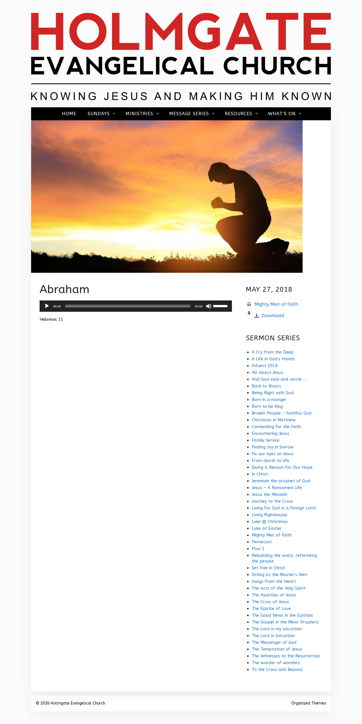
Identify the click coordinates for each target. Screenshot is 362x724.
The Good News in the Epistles (282, 615)
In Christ (260, 474)
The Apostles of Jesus (274, 594)
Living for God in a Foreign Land (284, 508)
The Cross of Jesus (270, 601)
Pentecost (262, 541)
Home (69, 113)
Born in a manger (269, 399)
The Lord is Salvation (273, 635)
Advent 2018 (265, 365)
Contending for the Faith (276, 426)
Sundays (99, 113)
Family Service (265, 440)
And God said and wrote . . (279, 379)
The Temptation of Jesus (277, 649)
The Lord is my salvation (277, 628)
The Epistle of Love (271, 608)
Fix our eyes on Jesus (273, 453)
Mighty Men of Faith (276, 304)
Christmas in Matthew (274, 419)
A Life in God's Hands (273, 358)
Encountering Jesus (270, 433)
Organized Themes (308, 703)
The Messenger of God (274, 642)
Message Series (189, 113)
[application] (136, 306)
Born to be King (267, 406)
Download (273, 315)
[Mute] (209, 306)
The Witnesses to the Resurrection (286, 655)
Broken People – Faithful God (282, 413)
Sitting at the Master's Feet (279, 574)
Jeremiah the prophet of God (281, 480)
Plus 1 (258, 548)
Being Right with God (273, 392)
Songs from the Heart (274, 581)
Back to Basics (266, 386)
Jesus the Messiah (269, 494)
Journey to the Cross (272, 501)
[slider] (221, 305)
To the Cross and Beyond (277, 669)
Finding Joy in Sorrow (273, 447)
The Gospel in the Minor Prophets (285, 622)
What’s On (282, 113)
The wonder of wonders (276, 662)
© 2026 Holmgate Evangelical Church (70, 703)
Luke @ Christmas (270, 521)
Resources (238, 113)
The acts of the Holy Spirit (278, 588)
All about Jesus (267, 372)
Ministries (139, 113)
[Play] (47, 306)
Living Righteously (269, 514)
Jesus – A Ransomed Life (277, 487)
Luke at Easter (267, 528)
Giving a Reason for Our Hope (282, 467)
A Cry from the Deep (273, 352)
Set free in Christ (268, 567)
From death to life (270, 460)
